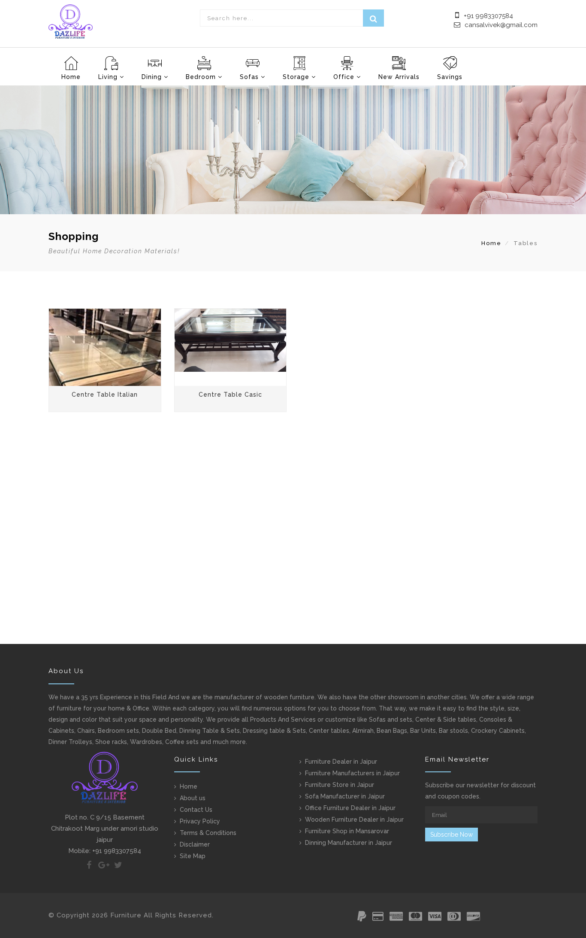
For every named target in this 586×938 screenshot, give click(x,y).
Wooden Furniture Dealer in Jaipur (354, 819)
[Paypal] (361, 917)
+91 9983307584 (487, 16)
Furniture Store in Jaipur (339, 784)
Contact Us (196, 809)
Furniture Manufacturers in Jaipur (352, 773)
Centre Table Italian (105, 394)
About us (192, 798)
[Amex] (396, 917)
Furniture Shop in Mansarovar (347, 831)
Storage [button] (297, 76)
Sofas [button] (250, 76)
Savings (449, 76)
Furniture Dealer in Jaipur (341, 761)
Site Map (192, 856)
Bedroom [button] (202, 76)
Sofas (377, 719)
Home (71, 76)
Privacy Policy (200, 821)
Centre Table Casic (230, 394)
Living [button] (109, 76)
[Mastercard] (415, 917)
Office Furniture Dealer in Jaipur (350, 807)
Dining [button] (153, 76)
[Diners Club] (454, 917)
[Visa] (434, 917)
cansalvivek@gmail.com (501, 25)
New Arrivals (399, 76)
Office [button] (344, 76)
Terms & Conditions (208, 832)
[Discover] (473, 917)
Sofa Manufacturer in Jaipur (345, 796)
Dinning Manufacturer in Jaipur (348, 842)
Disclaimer (195, 844)
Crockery (484, 730)
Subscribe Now (451, 834)
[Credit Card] (378, 917)
